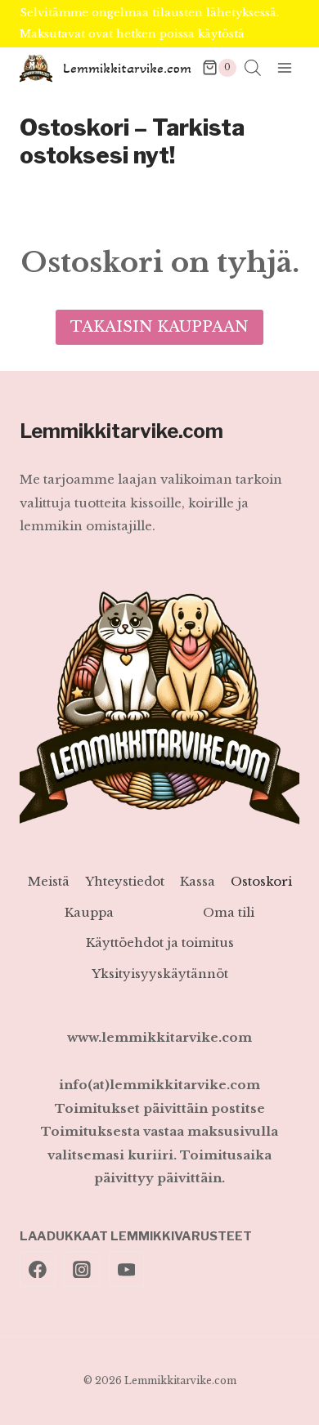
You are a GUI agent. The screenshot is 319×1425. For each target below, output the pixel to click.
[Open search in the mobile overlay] (253, 67)
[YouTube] (127, 1270)
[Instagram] (82, 1270)
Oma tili (228, 912)
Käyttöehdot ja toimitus (160, 942)
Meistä (49, 881)
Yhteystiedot (124, 881)
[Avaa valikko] (284, 67)
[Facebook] (38, 1270)
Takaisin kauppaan (159, 327)
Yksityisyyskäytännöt (160, 973)
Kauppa (89, 912)
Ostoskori (261, 881)
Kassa (197, 881)
